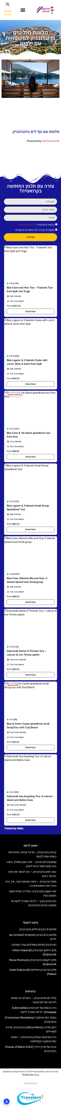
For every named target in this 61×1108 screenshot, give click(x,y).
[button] (23, 10)
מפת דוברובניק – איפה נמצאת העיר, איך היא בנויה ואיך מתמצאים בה (30, 884)
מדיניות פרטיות (30, 1083)
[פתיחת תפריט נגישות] (6, 1101)
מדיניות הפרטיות (27, 224)
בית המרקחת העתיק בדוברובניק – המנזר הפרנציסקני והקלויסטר (33, 1039)
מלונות (8, 11)
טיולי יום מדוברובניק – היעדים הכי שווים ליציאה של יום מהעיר (33, 1000)
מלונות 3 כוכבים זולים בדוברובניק (37, 929)
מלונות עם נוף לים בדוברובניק (36, 131)
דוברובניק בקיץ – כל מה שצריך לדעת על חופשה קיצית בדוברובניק (33, 903)
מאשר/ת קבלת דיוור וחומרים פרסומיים (34, 230)
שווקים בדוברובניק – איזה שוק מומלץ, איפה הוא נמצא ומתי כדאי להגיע (31, 864)
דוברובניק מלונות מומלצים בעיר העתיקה (33, 945)
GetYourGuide (50, 141)
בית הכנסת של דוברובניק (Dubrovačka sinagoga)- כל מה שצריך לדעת (34, 1010)
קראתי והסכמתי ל (36, 224)
